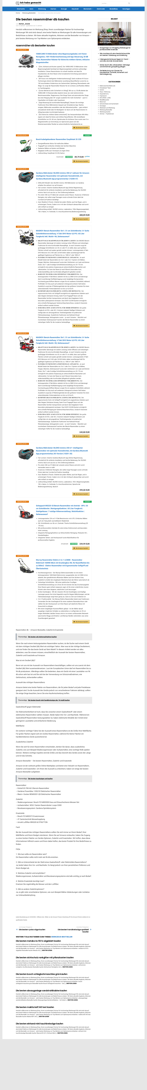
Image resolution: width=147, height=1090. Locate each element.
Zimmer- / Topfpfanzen (107, 114)
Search (129, 3)
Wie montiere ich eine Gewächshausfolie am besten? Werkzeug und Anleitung (115, 54)
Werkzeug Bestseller (61, 936)
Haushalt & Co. (106, 34)
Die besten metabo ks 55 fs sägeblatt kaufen (38, 940)
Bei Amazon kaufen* (82, 127)
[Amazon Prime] (87, 157)
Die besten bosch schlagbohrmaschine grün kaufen (41, 974)
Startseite (21, 9)
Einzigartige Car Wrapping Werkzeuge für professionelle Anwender (115, 49)
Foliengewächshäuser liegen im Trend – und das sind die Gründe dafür (114, 60)
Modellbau (114, 9)
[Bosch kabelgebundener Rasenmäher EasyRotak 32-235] (26, 146)
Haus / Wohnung (105, 92)
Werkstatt (88, 9)
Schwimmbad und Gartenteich (109, 104)
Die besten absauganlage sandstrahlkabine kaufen (41, 990)
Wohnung (42, 9)
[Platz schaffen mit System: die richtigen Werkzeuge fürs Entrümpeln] (114, 34)
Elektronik (101, 9)
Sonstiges (126, 9)
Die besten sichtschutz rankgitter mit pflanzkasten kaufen (45, 957)
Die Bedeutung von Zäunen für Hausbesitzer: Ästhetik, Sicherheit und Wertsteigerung (114, 72)
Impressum (103, 96)
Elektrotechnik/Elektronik (107, 86)
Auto (31, 9)
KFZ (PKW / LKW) (105, 98)
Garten (53, 9)
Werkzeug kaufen (105, 112)
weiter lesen (47, 950)
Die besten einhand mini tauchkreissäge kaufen (39, 1023)
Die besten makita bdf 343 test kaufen (35, 1007)
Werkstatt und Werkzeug (107, 108)
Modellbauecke (104, 100)
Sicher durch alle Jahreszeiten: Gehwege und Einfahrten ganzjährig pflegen (115, 66)
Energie (64, 9)
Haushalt (75, 9)
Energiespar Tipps (105, 88)
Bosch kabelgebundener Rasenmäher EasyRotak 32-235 (58, 139)
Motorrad (103, 102)
